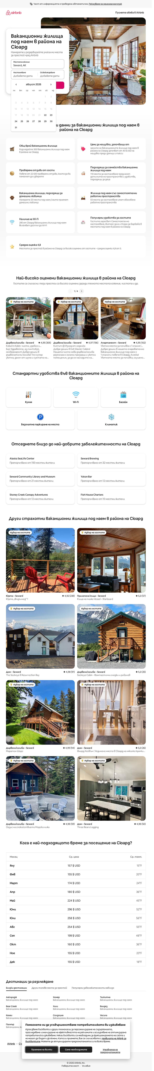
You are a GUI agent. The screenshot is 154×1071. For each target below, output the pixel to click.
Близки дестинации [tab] (16, 988)
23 (51, 115)
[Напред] (81, 291)
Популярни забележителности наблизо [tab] (93, 988)
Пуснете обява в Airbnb (129, 12)
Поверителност (70, 1066)
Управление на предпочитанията (110, 1051)
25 (22, 121)
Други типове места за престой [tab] (49, 988)
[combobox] (37, 65)
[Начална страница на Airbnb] (13, 12)
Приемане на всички (41, 1049)
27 (33, 121)
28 (39, 121)
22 (45, 115)
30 (51, 121)
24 (16, 121)
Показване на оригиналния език (105, 4)
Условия (86, 1066)
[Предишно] (70, 291)
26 (27, 121)
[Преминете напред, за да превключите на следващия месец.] (51, 84)
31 (16, 127)
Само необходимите (76, 1049)
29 (45, 121)
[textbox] (24, 76)
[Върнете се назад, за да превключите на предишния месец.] (16, 84)
